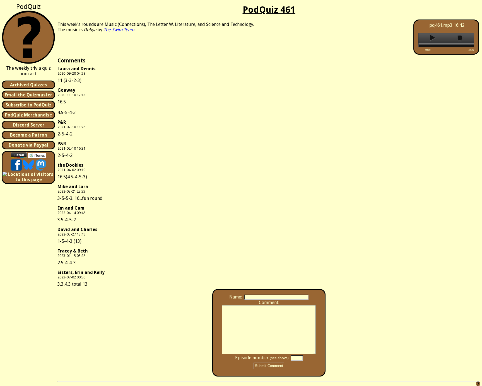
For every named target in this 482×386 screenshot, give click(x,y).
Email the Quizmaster (28, 95)
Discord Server (28, 125)
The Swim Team (118, 29)
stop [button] (460, 38)
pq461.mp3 (440, 25)
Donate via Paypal (28, 145)
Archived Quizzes (28, 85)
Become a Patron (28, 135)
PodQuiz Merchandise (28, 115)
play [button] (432, 38)
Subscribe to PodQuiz (28, 105)
